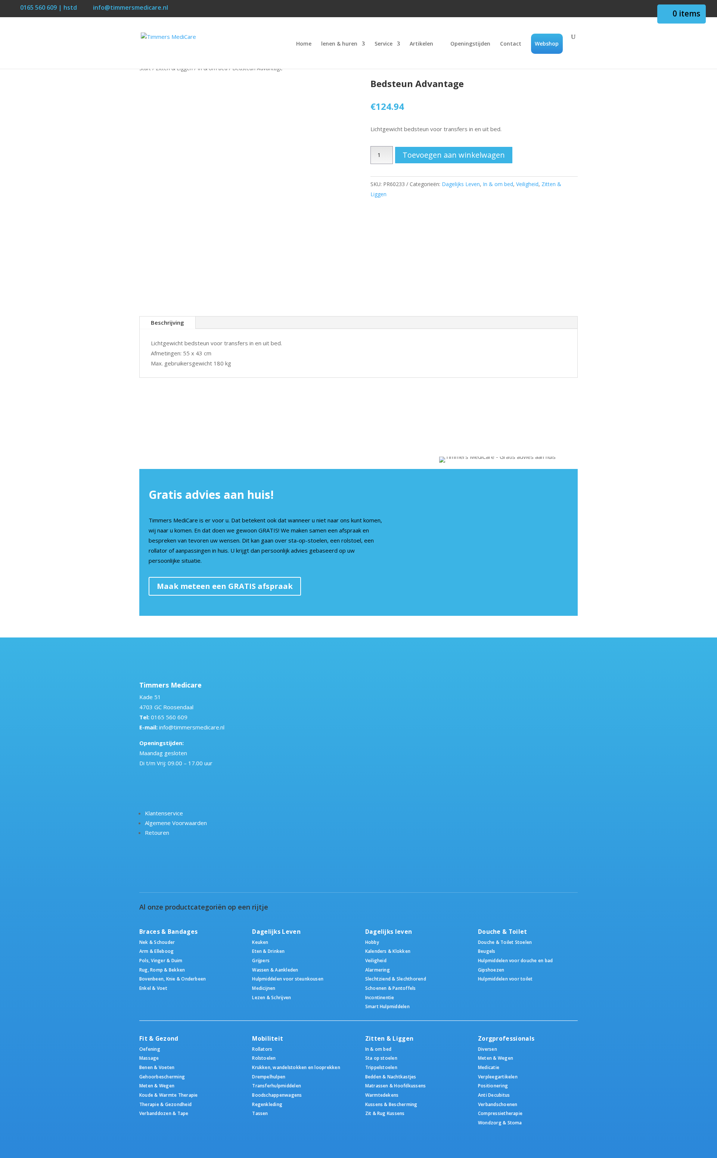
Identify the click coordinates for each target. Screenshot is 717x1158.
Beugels (487, 951)
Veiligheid (527, 184)
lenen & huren (339, 44)
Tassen (260, 1113)
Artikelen (421, 44)
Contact (510, 44)
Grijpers (261, 960)
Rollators (262, 1049)
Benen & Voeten (156, 1067)
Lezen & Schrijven (271, 997)
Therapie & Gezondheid (165, 1104)
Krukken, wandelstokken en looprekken (296, 1067)
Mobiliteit (267, 1039)
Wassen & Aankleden (275, 970)
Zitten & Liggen (389, 1039)
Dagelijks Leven (461, 184)
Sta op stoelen (381, 1058)
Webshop (547, 43)
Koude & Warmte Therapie (168, 1095)
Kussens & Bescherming (391, 1104)
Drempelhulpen (268, 1077)
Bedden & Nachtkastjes (390, 1077)
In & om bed (498, 184)
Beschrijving (167, 322)
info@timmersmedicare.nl (191, 727)
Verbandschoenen (498, 1104)
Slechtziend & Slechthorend (395, 979)
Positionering (493, 1085)
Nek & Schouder (157, 942)
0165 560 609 (169, 717)
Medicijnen (263, 988)
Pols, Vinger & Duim (161, 960)
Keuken (260, 942)
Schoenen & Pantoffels (390, 988)
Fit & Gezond (159, 1039)
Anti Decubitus (494, 1095)
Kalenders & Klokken (388, 951)
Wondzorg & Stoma (500, 1122)
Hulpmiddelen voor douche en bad (515, 960)
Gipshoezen (491, 970)
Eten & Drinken (268, 951)
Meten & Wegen (156, 1085)
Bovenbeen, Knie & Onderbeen (172, 979)
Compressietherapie (500, 1113)
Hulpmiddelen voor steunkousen (287, 979)
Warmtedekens (382, 1095)
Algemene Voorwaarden (176, 823)
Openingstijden (470, 44)
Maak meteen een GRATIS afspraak (225, 586)
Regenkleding (267, 1104)
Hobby (372, 942)
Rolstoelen (264, 1058)
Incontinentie (379, 997)
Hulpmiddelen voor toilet (505, 979)
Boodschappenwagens (277, 1095)
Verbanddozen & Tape (164, 1113)
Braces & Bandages (168, 932)
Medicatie (488, 1067)
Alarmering (377, 970)
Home (303, 44)
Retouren (157, 832)
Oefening (149, 1049)
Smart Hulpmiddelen (387, 1006)
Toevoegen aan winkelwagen (454, 155)
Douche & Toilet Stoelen (505, 942)
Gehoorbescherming (162, 1077)
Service (383, 44)
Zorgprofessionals (506, 1039)
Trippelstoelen (381, 1067)
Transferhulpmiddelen (276, 1085)
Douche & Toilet (502, 932)
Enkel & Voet (153, 988)
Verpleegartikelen (498, 1077)
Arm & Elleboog (156, 951)
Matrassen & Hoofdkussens (395, 1085)
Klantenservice (164, 813)
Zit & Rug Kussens (385, 1113)
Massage (149, 1058)
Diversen (487, 1049)
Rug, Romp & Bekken (162, 970)
